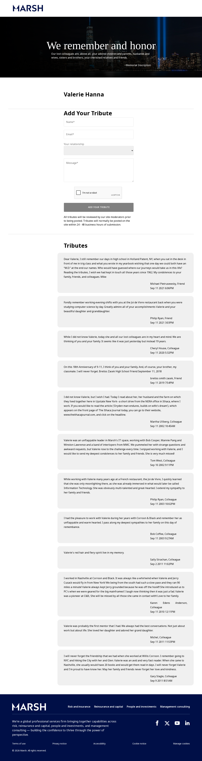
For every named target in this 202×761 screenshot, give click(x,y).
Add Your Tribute (99, 207)
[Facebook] (157, 723)
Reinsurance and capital (108, 706)
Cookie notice (139, 743)
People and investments (141, 706)
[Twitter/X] (167, 723)
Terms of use (19, 743)
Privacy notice (59, 743)
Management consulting (175, 706)
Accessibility (99, 743)
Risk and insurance (79, 706)
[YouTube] (177, 723)
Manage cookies (181, 743)
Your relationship (74, 144)
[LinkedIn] (187, 723)
